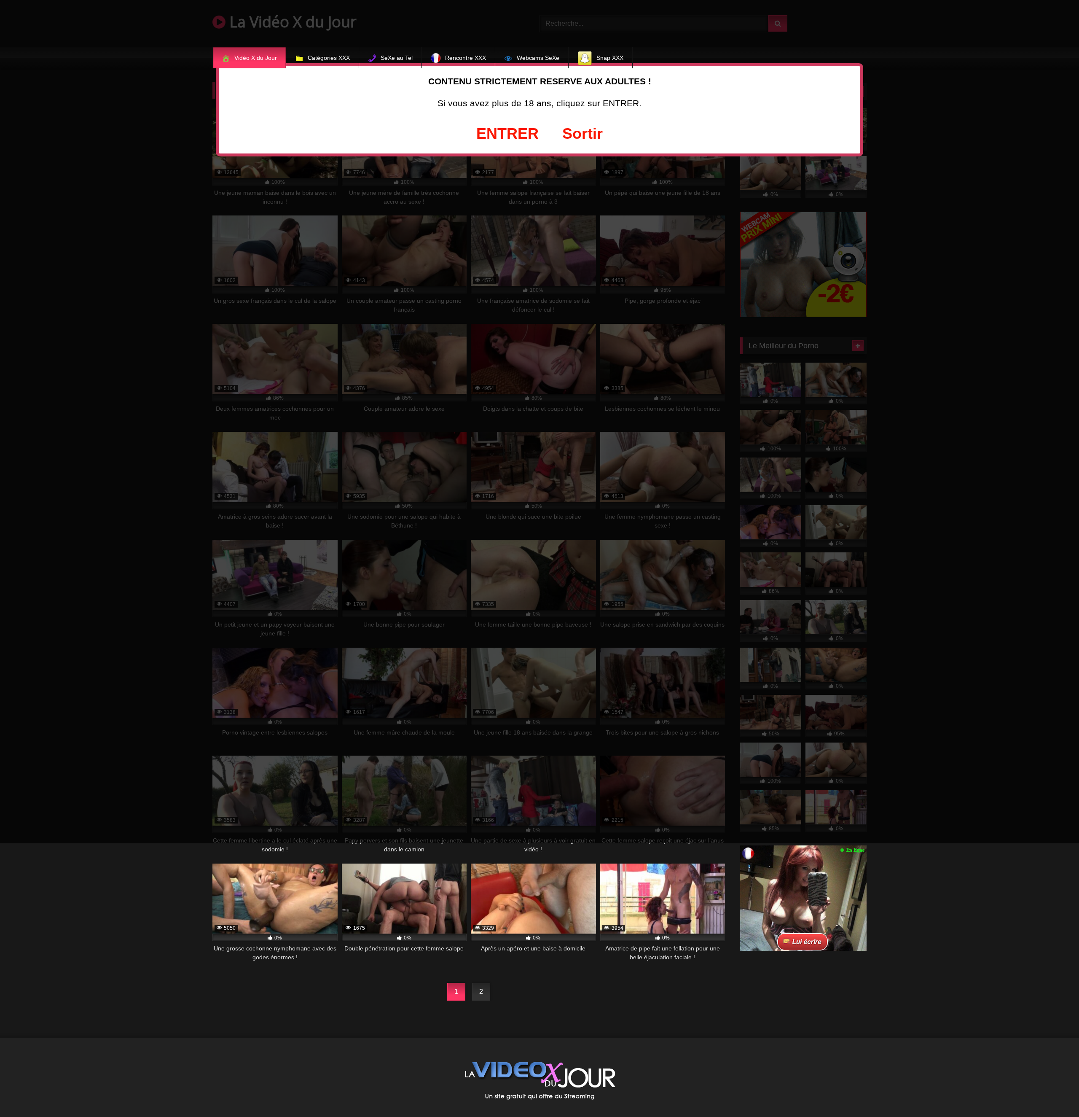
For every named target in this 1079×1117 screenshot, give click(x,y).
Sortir (582, 133)
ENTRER (507, 133)
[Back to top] (1053, 1092)
